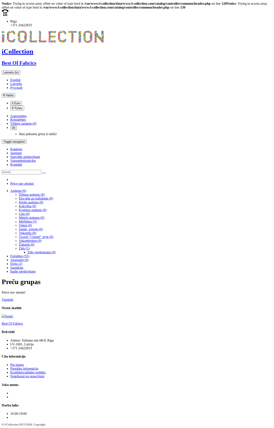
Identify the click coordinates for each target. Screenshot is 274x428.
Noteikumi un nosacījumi (27, 376)
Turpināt (7, 299)
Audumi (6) (18, 191)
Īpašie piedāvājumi (23, 271)
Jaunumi (16, 153)
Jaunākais (16, 267)
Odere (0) (25, 225)
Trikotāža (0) (27, 233)
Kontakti (16, 164)
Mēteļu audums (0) (31, 217)
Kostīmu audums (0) (32, 210)
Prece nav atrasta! (22, 183)
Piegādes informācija (24, 368)
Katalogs (16, 149)
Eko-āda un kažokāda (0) (36, 198)
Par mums (17, 365)
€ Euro (16, 103)
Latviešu (16, 84)
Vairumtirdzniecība (23, 160)
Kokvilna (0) (27, 206)
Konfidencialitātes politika (28, 372)
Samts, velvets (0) (31, 229)
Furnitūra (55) (19, 256)
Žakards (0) (26, 244)
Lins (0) (24, 214)
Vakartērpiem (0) (30, 240)
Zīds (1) (24, 248)
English (15, 80)
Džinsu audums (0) (32, 194)
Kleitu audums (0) (31, 202)
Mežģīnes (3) (28, 221)
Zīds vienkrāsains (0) (41, 252)
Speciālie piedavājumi (25, 157)
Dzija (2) (16, 264)
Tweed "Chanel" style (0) (36, 237)
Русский (16, 87)
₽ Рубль (17, 108)
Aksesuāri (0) (19, 260)
